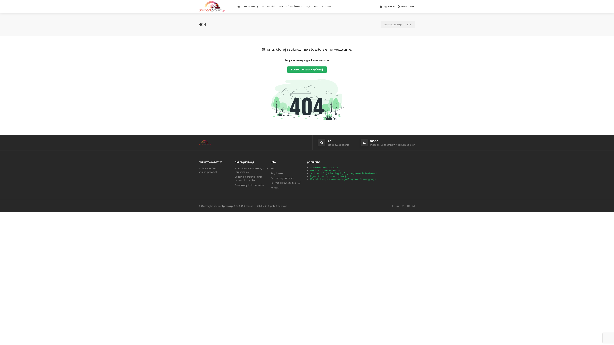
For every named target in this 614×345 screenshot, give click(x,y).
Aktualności (268, 6)
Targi (237, 6)
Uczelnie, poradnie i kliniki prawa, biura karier (248, 178)
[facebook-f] (392, 206)
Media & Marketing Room (325, 170)
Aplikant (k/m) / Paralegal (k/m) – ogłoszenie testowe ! (343, 173)
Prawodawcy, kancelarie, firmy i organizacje (251, 170)
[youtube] (408, 206)
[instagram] (403, 206)
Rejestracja (407, 6)
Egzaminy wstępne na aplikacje (328, 176)
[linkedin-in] (398, 206)
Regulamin (277, 173)
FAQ (273, 168)
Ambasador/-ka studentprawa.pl (208, 170)
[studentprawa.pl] (212, 12)
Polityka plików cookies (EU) (286, 182)
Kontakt (326, 6)
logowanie (388, 6)
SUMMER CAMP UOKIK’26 (324, 167)
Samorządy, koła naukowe (249, 185)
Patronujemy (251, 6)
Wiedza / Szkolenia (289, 6)
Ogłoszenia (312, 6)
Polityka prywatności (282, 178)
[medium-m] (413, 206)
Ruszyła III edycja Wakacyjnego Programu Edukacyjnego (343, 179)
